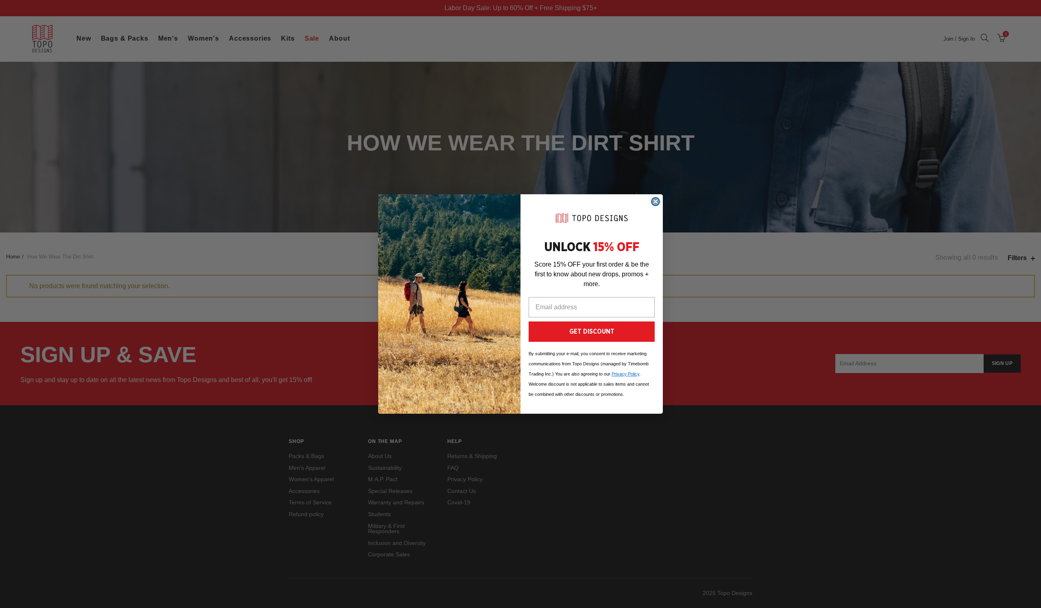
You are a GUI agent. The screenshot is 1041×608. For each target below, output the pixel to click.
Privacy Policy (625, 373)
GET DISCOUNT (591, 331)
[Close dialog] (655, 202)
